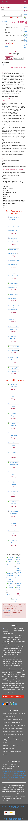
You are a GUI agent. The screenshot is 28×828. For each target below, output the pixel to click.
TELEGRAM (16, 806)
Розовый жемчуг (13, 464)
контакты (5, 754)
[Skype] (13, 704)
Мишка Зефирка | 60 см (14, 298)
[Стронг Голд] (13, 384)
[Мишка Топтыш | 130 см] (13, 272)
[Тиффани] (13, 482)
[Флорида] (13, 413)
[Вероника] (13, 521)
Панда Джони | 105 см (14, 230)
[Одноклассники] (5, 704)
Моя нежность (13, 513)
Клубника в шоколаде (8, 734)
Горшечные (18, 579)
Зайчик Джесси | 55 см (14, 309)
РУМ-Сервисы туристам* (9, 740)
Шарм (13, 445)
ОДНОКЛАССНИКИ (14, 808)
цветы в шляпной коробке (9, 716)
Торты (18, 597)
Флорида (13, 416)
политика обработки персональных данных (13, 771)
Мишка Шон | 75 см (14, 319)
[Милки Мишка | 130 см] (13, 261)
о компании (16, 743)
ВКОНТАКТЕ (22, 806)
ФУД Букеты (10, 594)
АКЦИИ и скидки (20, 740)
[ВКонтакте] (3, 704)
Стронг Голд (14, 386)
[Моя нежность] (13, 511)
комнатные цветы (17, 719)
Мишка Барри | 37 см (13, 287)
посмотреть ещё (18, 58)
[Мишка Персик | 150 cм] (13, 238)
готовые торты (6, 737)
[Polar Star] (5, 21)
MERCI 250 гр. (13, 339)
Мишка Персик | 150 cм (14, 242)
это (3, 47)
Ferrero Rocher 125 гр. (13, 350)
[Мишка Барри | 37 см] (13, 283)
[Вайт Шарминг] (13, 491)
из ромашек (12, 731)
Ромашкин (13, 543)
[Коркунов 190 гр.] (13, 326)
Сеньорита (13, 396)
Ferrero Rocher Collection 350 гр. (16, 371)
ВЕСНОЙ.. (5, 713)
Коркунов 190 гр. (14, 329)
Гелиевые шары (9, 590)
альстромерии (21, 725)
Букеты (18, 559)
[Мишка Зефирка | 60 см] (13, 295)
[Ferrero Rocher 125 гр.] (13, 347)
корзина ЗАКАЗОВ (19, 751)
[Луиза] (13, 472)
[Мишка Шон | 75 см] (13, 317)
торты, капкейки (19, 734)
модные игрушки (16, 722)
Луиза (13, 474)
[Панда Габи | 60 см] (13, 217)
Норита (13, 455)
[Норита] (13, 452)
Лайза (13, 533)
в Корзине (10, 569)
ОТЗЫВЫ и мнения (7, 743)
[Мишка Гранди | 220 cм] (13, 250)
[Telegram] (16, 704)
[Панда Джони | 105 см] (13, 227)
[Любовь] (13, 403)
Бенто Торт (14, 601)
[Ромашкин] (13, 540)
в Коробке (18, 563)
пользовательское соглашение (10, 775)
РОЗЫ (6, 47)
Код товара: (5, 44)
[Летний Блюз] (13, 433)
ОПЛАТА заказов (17, 746)
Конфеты (10, 585)
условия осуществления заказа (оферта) (13, 773)
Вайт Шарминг (13, 494)
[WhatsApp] (11, 704)
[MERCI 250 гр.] (13, 336)
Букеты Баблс (10, 581)
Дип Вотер (13, 425)
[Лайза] (13, 530)
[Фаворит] (13, 501)
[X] (7, 704)
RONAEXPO (4, 806)
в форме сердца (7, 722)
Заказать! (9, 58)
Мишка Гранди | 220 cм (14, 253)
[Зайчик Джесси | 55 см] (13, 306)
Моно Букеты (10, 564)
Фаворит (13, 503)
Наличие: (4, 51)
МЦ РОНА (10, 806)
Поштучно (10, 559)
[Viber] (9, 704)
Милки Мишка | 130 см (14, 264)
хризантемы (12, 728)
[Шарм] (13, 443)
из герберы (14, 725)
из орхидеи (5, 731)
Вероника (13, 523)
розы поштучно (6, 725)
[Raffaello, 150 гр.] (13, 357)
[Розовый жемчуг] (13, 462)
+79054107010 (5, 2)
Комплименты (10, 575)
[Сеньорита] (13, 394)
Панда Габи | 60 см (13, 219)
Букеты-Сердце (18, 575)
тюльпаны (5, 728)
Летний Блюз (13, 435)
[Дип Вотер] (13, 423)
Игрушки (18, 585)
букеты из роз (21, 713)
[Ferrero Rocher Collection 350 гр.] (13, 368)
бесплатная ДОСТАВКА (8, 748)
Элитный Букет (18, 570)
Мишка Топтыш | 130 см (14, 276)
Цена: (10, 54)
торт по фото (14, 737)
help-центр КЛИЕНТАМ (8, 751)
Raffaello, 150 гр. (14, 360)
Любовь (14, 406)
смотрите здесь (8, 615)
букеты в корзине (7, 719)
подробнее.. (6, 610)
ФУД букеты (19, 731)
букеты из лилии (20, 728)
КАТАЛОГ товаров (12, 713)
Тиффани (13, 484)
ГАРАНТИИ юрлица (7, 746)
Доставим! (18, 589)
